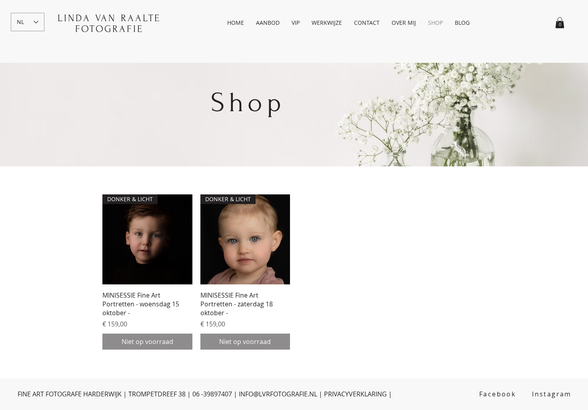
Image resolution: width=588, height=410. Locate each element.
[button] (268, 23)
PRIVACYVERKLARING (355, 394)
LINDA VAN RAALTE (109, 18)
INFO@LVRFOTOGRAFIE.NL (278, 394)
